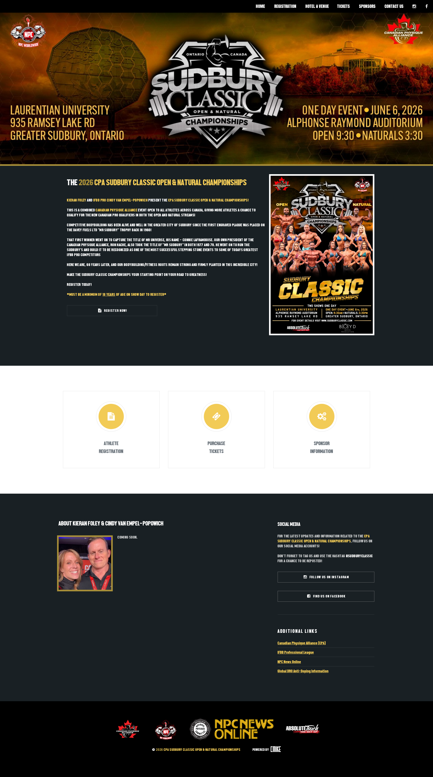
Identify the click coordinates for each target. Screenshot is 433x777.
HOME (260, 6)
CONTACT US (394, 6)
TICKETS (343, 6)
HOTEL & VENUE (317, 6)
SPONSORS (367, 6)
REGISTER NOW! (114, 310)
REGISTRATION (285, 6)
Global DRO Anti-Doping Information (303, 671)
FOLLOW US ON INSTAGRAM (328, 577)
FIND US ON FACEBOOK (328, 596)
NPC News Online (289, 661)
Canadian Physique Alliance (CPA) (302, 643)
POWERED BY (261, 750)
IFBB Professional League (296, 652)
